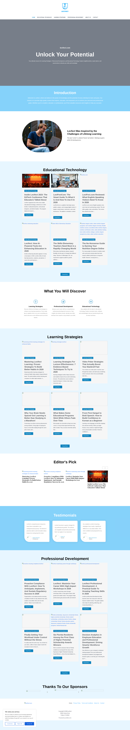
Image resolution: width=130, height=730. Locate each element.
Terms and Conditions (87, 703)
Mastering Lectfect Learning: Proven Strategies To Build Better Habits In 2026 (31, 479)
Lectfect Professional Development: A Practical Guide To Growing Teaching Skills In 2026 (93, 588)
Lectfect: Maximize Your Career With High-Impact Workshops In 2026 (75, 478)
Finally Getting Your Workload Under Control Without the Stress (35, 637)
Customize (10, 723)
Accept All (29, 723)
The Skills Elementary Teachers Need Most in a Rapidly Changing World (64, 246)
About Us (88, 17)
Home (33, 17)
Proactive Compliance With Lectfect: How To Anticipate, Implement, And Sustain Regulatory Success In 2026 (54, 479)
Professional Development (75, 17)
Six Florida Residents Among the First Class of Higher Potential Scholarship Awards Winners (63, 640)
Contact (95, 17)
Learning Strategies (60, 17)
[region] (19, 718)
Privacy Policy (76, 703)
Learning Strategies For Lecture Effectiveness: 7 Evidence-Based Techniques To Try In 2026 (64, 367)
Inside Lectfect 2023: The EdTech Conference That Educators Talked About (35, 197)
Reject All (19, 723)
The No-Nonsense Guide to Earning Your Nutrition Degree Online (93, 246)
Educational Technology (44, 17)
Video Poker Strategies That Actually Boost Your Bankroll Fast (92, 364)
